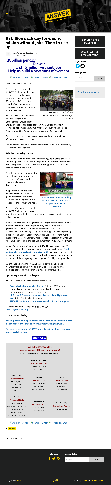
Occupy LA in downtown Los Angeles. (27, 286)
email (19, 480)
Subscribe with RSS (90, 92)
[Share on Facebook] (20, 77)
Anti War (12, 429)
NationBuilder (98, 480)
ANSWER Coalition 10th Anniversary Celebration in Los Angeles (39, 301)
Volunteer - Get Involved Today (90, 53)
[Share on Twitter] (39, 77)
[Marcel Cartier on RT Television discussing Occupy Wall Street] (56, 183)
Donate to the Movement (90, 41)
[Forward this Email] (58, 77)
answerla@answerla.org (17, 310)
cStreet (84, 480)
